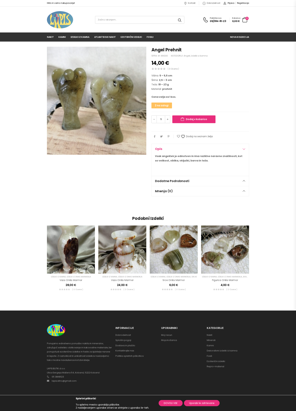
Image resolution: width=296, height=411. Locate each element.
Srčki (194, 276)
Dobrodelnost (213, 3)
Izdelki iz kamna (80, 37)
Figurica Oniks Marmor (225, 280)
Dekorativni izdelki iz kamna (222, 350)
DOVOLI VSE (170, 403)
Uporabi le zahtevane (201, 403)
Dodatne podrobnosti (172, 181)
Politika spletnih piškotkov (129, 356)
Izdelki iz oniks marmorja (79, 276)
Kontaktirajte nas (124, 350)
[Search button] (179, 20)
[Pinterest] (168, 136)
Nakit (50, 37)
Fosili (150, 37)
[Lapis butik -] (60, 20)
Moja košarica (169, 340)
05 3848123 (58, 376)
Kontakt (191, 3)
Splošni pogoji (123, 340)
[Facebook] (154, 136)
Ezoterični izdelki (131, 37)
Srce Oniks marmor (174, 280)
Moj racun (166, 335)
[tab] (200, 149)
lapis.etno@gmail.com (64, 380)
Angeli (187, 55)
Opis (158, 149)
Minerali (211, 340)
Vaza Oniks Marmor (71, 280)
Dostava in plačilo (125, 345)
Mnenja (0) (164, 191)
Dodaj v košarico (196, 119)
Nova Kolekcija (239, 37)
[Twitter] (161, 136)
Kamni (62, 37)
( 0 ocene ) (173, 69)
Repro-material (215, 366)
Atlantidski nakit (105, 37)
